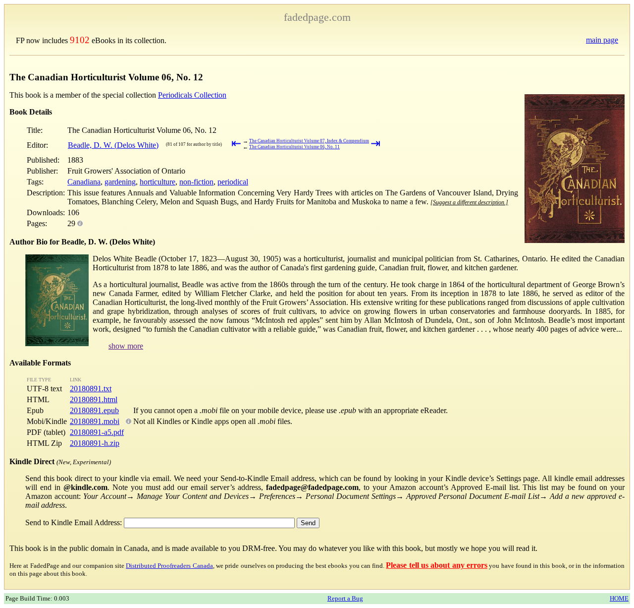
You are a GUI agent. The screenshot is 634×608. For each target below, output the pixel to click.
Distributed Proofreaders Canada (169, 565)
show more (125, 346)
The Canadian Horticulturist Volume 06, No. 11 (294, 146)
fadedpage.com (317, 17)
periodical (232, 182)
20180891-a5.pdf (97, 432)
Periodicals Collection (192, 95)
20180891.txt (90, 388)
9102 (80, 40)
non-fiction (196, 182)
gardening (120, 182)
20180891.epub (94, 410)
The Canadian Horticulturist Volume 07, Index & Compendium (309, 140)
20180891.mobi (94, 421)
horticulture (157, 182)
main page (602, 40)
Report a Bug (345, 598)
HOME (619, 598)
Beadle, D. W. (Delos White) (113, 145)
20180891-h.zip (94, 443)
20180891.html (93, 399)
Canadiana (84, 182)
